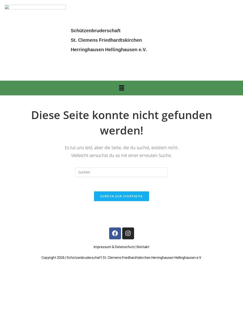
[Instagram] (128, 233)
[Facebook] (115, 233)
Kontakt (143, 247)
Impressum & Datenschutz (114, 247)
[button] (121, 88)
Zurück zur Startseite (121, 196)
